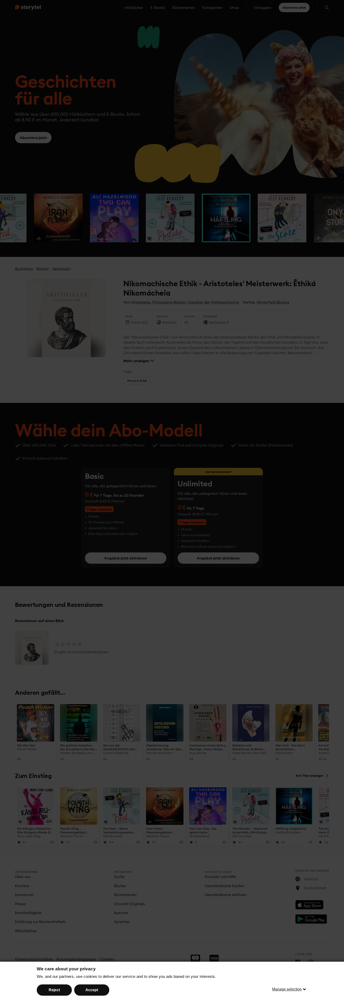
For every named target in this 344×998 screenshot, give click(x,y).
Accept (91, 990)
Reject (54, 990)
